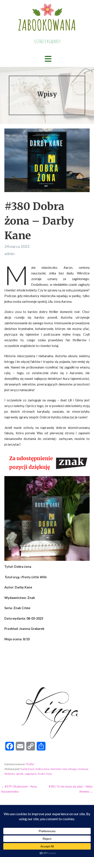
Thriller (30, 764)
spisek (19, 773)
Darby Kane (27, 769)
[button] (48, 58)
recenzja (83, 769)
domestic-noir (58, 769)
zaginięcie (30, 773)
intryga (72, 769)
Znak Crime (45, 773)
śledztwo (9, 773)
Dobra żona (42, 769)
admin (9, 253)
